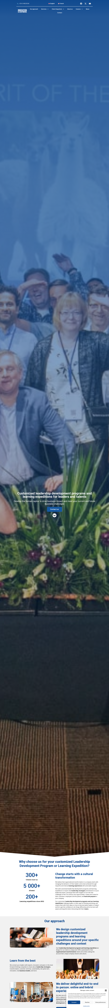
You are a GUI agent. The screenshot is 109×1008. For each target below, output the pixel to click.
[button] (106, 990)
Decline (87, 1002)
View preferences (100, 1002)
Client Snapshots (57, 9)
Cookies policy (86, 1006)
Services (44, 9)
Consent (74, 1002)
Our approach (34, 9)
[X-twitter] (85, 4)
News (87, 9)
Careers (78, 9)
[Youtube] (90, 4)
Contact (59, 12)
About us (70, 9)
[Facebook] (81, 4)
